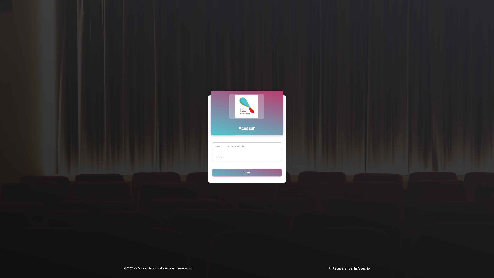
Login (247, 172)
